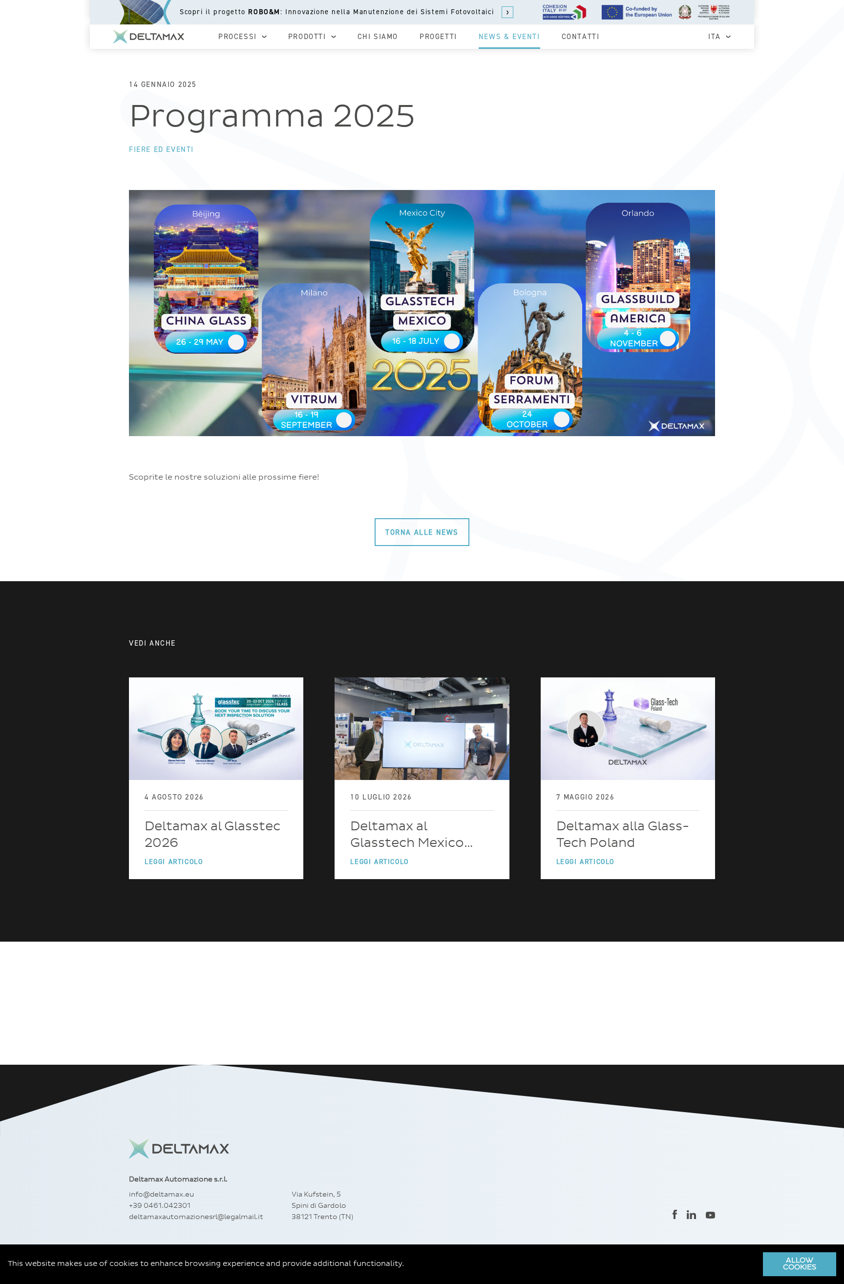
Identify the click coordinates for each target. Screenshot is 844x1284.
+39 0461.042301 (159, 1205)
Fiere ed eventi (161, 149)
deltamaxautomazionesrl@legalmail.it (196, 1217)
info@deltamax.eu (161, 1194)
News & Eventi (509, 37)
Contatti (581, 37)
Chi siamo (378, 37)
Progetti (438, 37)
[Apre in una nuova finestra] (675, 1214)
